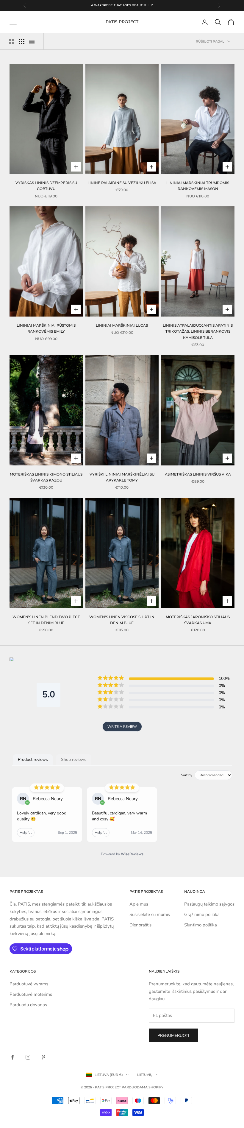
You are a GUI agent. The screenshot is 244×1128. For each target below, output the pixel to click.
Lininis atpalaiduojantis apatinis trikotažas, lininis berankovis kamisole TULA (198, 331)
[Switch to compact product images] (32, 41)
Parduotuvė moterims (31, 994)
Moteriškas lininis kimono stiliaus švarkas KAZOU (46, 477)
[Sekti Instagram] (28, 1057)
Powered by (122, 854)
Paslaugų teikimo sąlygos (209, 904)
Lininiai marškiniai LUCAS (122, 325)
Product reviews (33, 759)
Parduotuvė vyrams (29, 984)
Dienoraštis (140, 925)
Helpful (26, 832)
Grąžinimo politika (202, 914)
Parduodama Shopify (142, 1087)
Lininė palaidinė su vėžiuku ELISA (121, 182)
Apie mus (138, 904)
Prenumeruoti (173, 1035)
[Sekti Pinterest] (43, 1057)
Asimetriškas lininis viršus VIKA (198, 474)
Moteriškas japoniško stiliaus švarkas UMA (198, 620)
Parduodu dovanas (28, 1005)
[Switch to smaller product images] (21, 41)
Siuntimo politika (200, 925)
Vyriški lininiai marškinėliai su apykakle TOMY (122, 477)
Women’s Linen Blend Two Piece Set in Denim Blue (46, 620)
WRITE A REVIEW (122, 726)
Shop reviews (73, 759)
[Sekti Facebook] (12, 1057)
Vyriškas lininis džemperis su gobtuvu (46, 185)
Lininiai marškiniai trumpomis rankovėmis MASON (197, 185)
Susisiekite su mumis (149, 914)
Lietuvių (145, 1075)
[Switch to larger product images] (11, 41)
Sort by (186, 775)
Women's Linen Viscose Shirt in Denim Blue (121, 620)
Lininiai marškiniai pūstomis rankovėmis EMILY (46, 328)
